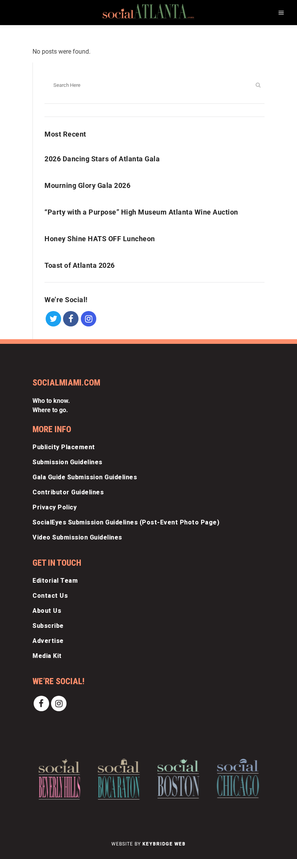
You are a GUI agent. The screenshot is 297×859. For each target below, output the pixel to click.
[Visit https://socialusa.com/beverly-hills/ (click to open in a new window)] (59, 779)
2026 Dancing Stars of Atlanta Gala (102, 159)
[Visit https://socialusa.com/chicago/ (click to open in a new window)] (238, 778)
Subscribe (48, 625)
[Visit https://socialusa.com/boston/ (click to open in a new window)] (178, 778)
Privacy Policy (54, 507)
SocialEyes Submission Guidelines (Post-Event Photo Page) (125, 522)
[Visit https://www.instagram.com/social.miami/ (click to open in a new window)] (88, 318)
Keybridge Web (164, 844)
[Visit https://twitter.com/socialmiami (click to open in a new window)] (53, 318)
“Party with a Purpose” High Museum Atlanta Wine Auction (141, 212)
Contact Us (50, 595)
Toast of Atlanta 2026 (79, 265)
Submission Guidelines (67, 462)
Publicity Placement (63, 447)
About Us (46, 610)
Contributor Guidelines (68, 492)
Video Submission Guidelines (77, 537)
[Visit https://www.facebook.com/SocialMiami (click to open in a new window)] (71, 318)
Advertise (48, 640)
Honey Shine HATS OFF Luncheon (99, 239)
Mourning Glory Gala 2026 (87, 185)
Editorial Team (55, 580)
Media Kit (47, 655)
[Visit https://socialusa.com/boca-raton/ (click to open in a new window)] (119, 779)
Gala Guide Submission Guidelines (84, 477)
